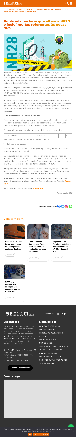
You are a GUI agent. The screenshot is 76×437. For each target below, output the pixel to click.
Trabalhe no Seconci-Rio (51, 350)
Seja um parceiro (47, 363)
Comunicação (19, 10)
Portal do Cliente (47, 340)
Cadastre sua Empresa (20, 368)
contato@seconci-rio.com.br (16, 360)
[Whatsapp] (70, 206)
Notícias (30, 10)
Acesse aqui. (39, 188)
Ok (30, 434)
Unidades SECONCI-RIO (49, 353)
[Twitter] (63, 206)
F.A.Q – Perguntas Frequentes (53, 360)
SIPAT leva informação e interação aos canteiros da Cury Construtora (12, 287)
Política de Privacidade (50, 357)
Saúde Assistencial (48, 329)
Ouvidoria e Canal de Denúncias (54, 346)
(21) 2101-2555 (22, 355)
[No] (74, 432)
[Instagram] (66, 206)
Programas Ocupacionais (51, 333)
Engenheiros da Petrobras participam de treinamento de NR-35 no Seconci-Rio (62, 247)
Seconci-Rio (8, 10)
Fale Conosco (45, 343)
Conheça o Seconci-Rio (50, 326)
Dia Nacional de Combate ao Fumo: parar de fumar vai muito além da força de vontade (37, 247)
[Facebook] (59, 206)
